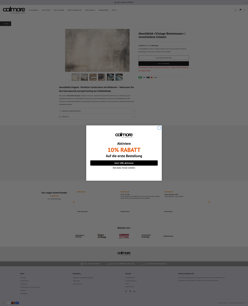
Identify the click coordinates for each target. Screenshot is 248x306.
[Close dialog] (159, 128)
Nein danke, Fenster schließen (124, 168)
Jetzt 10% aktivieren (124, 163)
